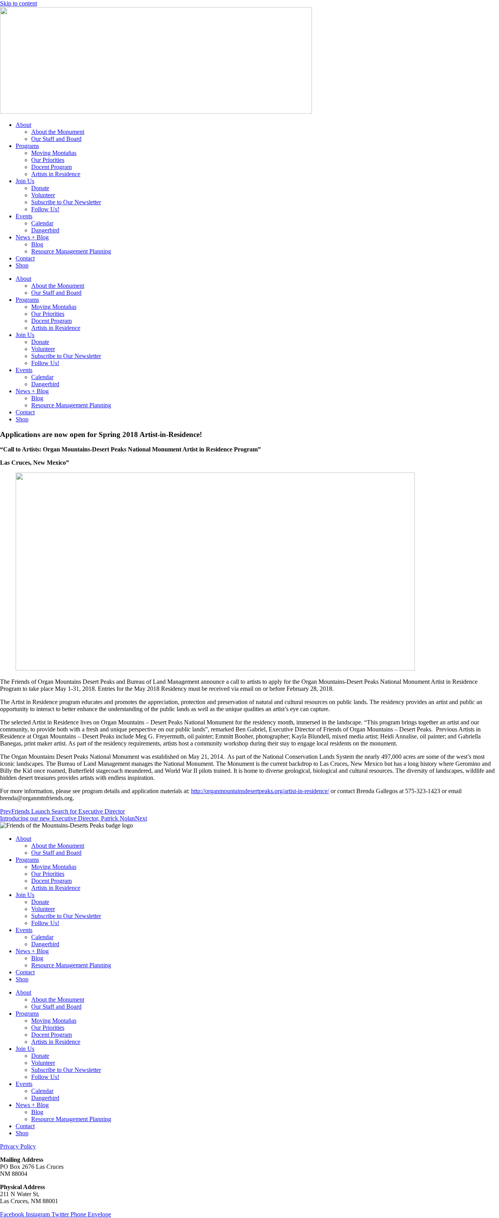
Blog (37, 244)
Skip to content (18, 3)
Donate (40, 188)
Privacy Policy (18, 1146)
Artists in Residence (55, 174)
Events (24, 216)
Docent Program (51, 167)
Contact (25, 258)
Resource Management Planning (71, 251)
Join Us (25, 181)
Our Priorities (47, 160)
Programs (27, 146)
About (23, 124)
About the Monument (57, 131)
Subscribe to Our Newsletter (66, 202)
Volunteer (43, 195)
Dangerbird (45, 230)
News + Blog (32, 237)
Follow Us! (45, 209)
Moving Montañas (53, 153)
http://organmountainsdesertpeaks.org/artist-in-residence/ (260, 791)
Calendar (42, 223)
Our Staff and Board (56, 139)
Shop (22, 265)
